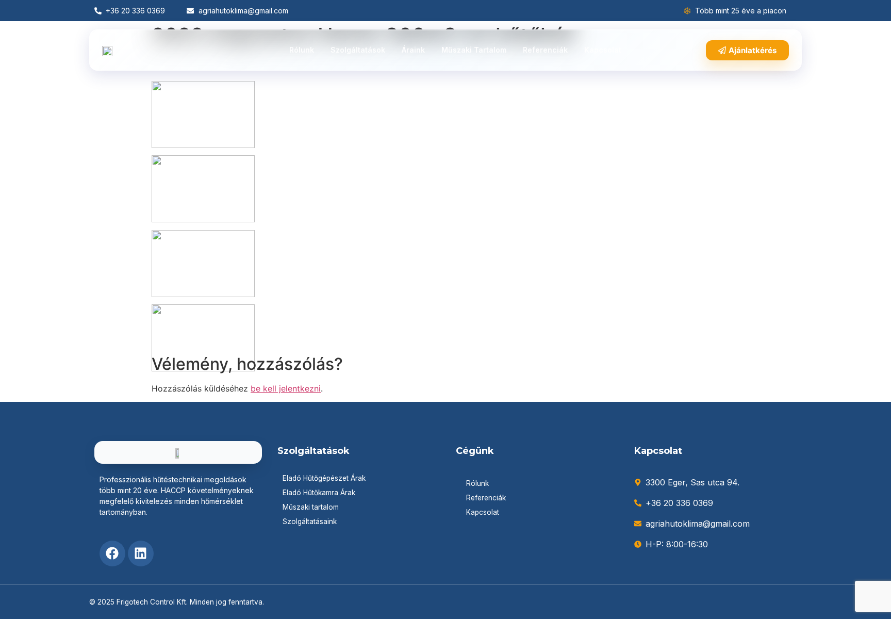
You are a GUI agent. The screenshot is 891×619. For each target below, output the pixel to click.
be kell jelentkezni (286, 388)
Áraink (413, 49)
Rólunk (301, 49)
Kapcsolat (602, 49)
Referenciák (545, 49)
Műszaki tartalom (473, 49)
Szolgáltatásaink (310, 521)
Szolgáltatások (358, 49)
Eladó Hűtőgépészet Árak (324, 478)
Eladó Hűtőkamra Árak (319, 492)
